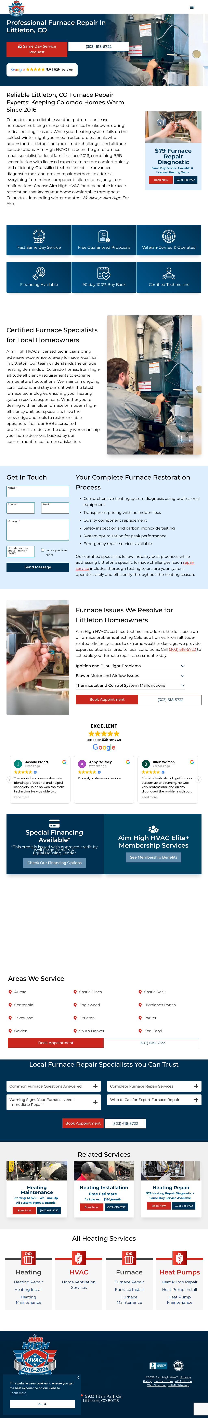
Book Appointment (107, 699)
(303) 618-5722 (182, 649)
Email (46, 504)
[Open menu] (193, 8)
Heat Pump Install (179, 1289)
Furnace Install (129, 1289)
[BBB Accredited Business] (158, 1365)
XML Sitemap (156, 1385)
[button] (198, 780)
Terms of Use (163, 1381)
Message (14, 521)
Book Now (161, 179)
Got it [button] (42, 1404)
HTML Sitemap (178, 1385)
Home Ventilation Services (79, 1285)
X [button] (78, 1377)
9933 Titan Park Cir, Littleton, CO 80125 (102, 1398)
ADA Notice (183, 1381)
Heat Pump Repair (180, 1282)
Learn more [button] (18, 1393)
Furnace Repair (129, 1282)
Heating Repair (28, 1282)
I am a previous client (56, 552)
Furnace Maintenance (129, 1300)
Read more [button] (21, 797)
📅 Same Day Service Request (36, 49)
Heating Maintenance (28, 1300)
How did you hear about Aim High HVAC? (18, 550)
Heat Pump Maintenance (179, 1300)
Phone (12, 504)
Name (12, 487)
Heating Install (28, 1289)
